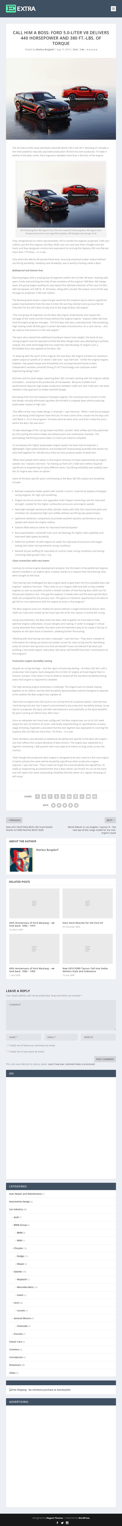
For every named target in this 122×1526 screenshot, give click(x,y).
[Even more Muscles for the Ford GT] (88, 903)
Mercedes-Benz (25, 1287)
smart (20, 1294)
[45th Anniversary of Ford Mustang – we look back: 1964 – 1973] (34, 903)
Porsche (18, 1333)
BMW (20, 1232)
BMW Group (20, 1224)
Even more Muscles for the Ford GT (83, 922)
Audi (16, 1217)
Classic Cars (15, 1341)
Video (12, 1372)
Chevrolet (22, 1325)
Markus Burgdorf (45, 49)
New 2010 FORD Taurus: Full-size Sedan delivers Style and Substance (85, 970)
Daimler (18, 1271)
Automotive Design (19, 1201)
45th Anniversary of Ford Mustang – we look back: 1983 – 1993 (32, 970)
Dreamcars (15, 1364)
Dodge (20, 1256)
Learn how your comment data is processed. (71, 1064)
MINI (19, 1240)
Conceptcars (16, 1357)
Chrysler (18, 1248)
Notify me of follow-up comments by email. (33, 1045)
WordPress (83, 1518)
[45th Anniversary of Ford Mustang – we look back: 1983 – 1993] (34, 949)
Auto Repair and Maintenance (25, 1193)
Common (14, 1349)
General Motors (22, 1318)
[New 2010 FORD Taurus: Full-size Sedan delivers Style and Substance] (88, 949)
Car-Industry (16, 1209)
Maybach (22, 1279)
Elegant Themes (54, 1518)
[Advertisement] (33, 1127)
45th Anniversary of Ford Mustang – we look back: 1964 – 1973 (32, 924)
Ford (75, 49)
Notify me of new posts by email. (27, 1051)
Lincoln (21, 1310)
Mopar (20, 1263)
